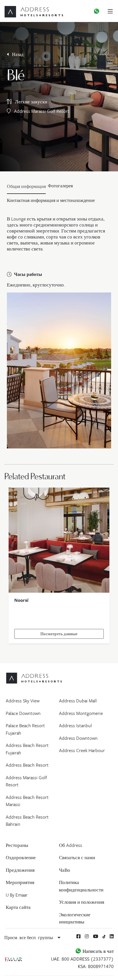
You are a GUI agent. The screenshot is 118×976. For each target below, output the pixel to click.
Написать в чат (97, 951)
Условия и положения (81, 902)
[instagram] (87, 936)
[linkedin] (112, 936)
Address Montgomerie (81, 713)
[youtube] (95, 936)
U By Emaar (16, 894)
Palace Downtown (23, 713)
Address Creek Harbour (82, 750)
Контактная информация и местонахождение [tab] (51, 200)
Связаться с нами (77, 857)
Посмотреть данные (58, 634)
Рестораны (17, 845)
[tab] (60, 188)
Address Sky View (23, 700)
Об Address (70, 845)
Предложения (20, 870)
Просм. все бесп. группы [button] (29, 937)
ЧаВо (64, 870)
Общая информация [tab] (26, 186)
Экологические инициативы (75, 918)
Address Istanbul (75, 725)
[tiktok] (104, 936)
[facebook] (78, 936)
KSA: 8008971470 (96, 966)
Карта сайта (18, 907)
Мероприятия (20, 882)
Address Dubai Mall (78, 700)
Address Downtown (78, 738)
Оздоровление (21, 857)
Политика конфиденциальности (81, 886)
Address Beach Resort (27, 764)
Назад (17, 54)
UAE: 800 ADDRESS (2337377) (82, 958)
